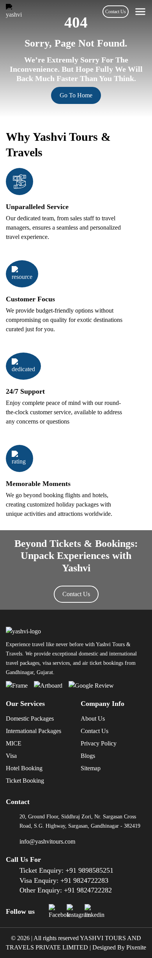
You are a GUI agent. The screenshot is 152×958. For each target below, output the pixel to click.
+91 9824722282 (88, 890)
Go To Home (76, 95)
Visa (11, 755)
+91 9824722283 (84, 880)
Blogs (88, 755)
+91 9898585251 (89, 870)
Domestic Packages (30, 718)
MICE (13, 743)
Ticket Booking (25, 780)
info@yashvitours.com (47, 841)
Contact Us (115, 11)
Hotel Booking (24, 768)
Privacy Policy (99, 743)
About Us (93, 718)
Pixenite (136, 947)
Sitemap (91, 768)
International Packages (33, 731)
